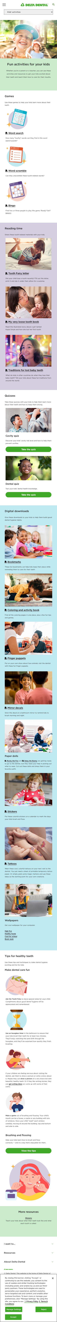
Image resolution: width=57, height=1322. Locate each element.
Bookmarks (14, 561)
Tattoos (12, 863)
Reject (44, 1309)
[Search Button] (53, 4)
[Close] (53, 1278)
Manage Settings (13, 1309)
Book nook (9, 939)
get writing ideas (15, 1084)
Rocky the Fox (12, 761)
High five (8, 931)
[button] (28, 1244)
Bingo (11, 205)
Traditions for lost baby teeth (25, 370)
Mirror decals (15, 707)
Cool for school (11, 936)
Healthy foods (10, 934)
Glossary (28, 1218)
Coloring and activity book (23, 610)
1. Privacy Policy (31, 1301)
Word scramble (17, 170)
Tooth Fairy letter (18, 273)
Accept (13, 1317)
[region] (28, 1298)
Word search (15, 133)
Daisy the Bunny (30, 761)
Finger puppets (17, 658)
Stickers (12, 811)
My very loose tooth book (23, 321)
